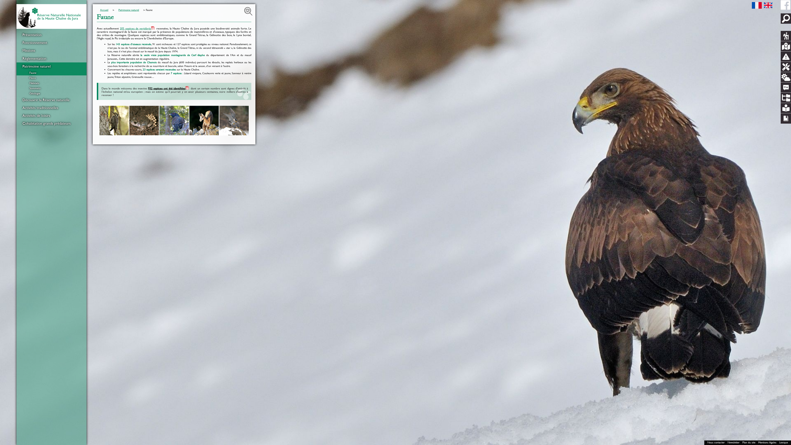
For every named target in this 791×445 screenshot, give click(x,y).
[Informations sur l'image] (248, 11)
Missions (28, 50)
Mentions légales (767, 442)
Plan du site (748, 442)
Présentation (32, 35)
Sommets (34, 88)
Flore (32, 78)
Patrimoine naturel (36, 66)
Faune (32, 72)
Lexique (783, 442)
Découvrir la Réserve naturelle (46, 100)
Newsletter (734, 442)
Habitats (34, 83)
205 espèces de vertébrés (135, 28)
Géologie (34, 93)
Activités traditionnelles (40, 108)
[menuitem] (51, 35)
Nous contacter (716, 442)
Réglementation (34, 58)
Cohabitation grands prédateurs (46, 123)
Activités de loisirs (36, 116)
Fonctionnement (34, 43)
